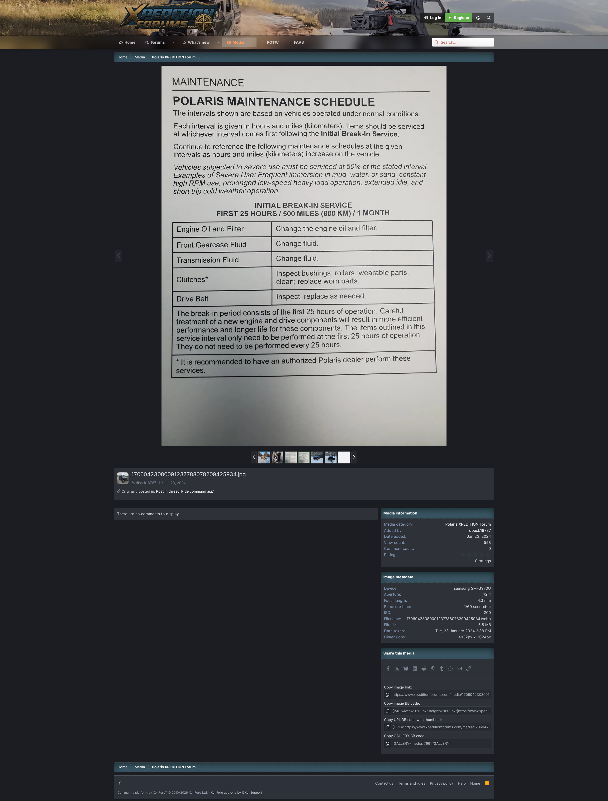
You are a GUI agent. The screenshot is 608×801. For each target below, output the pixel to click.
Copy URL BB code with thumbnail (412, 719)
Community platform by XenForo (163, 792)
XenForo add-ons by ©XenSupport (236, 792)
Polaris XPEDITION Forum (468, 524)
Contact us (384, 783)
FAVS (299, 42)
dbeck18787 (146, 483)
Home (130, 42)
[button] (478, 18)
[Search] (488, 18)
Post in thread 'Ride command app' (185, 491)
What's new (199, 42)
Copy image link (397, 687)
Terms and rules (411, 783)
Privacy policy (441, 783)
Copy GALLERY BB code (404, 736)
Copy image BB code (401, 703)
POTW (273, 42)
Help (462, 783)
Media (238, 42)
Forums (158, 42)
